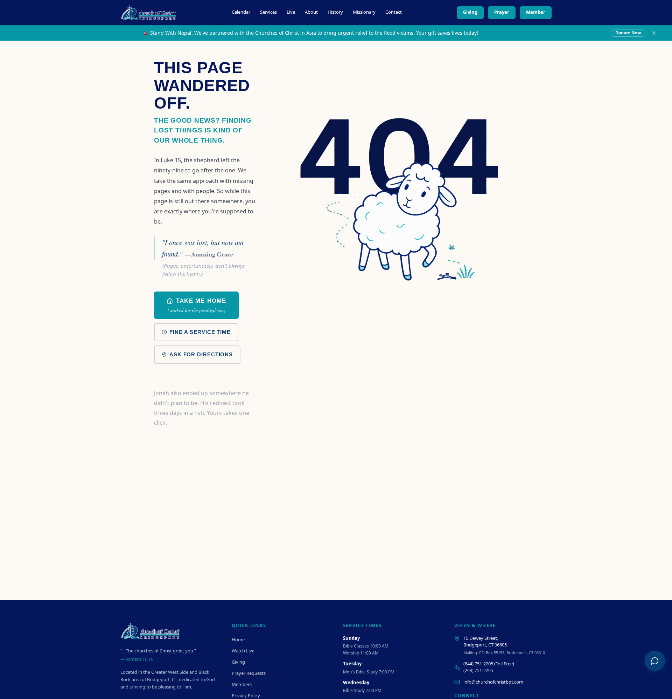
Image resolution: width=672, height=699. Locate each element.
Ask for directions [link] (201, 354)
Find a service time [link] (200, 332)
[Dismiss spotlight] (654, 33)
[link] (196, 305)
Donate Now (628, 33)
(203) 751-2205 (478, 670)
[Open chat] (655, 661)
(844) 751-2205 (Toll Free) (488, 663)
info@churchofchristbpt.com (493, 682)
